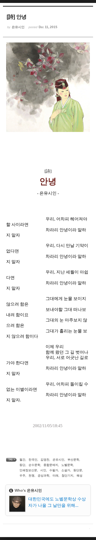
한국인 (33, 459)
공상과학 (43, 475)
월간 (22, 459)
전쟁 (31, 475)
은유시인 (58, 459)
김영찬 (45, 459)
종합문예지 (50, 464)
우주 (22, 475)
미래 (55, 475)
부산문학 (73, 459)
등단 (22, 464)
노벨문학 (67, 464)
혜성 (79, 475)
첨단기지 (67, 475)
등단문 (77, 470)
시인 (43, 470)
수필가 (53, 470)
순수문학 (34, 464)
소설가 (65, 470)
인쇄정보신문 (28, 470)
